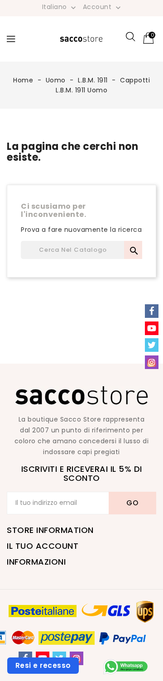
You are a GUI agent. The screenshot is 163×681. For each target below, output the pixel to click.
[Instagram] (151, 362)
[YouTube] (151, 328)
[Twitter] (151, 345)
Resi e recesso (43, 665)
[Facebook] (151, 311)
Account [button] (103, 7)
